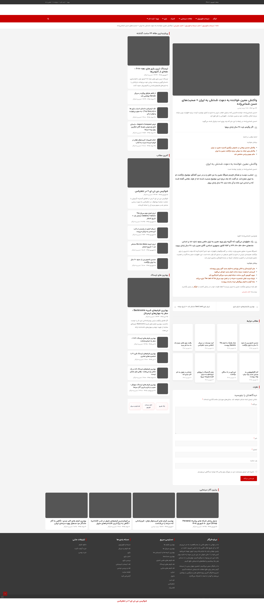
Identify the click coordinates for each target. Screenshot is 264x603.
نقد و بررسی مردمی (123, 568)
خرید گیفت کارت (80, 548)
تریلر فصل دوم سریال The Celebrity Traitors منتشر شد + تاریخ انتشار (144, 216)
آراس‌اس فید (125, 576)
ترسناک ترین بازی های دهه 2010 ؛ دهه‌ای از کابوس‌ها (151, 70)
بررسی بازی (126, 560)
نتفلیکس (171, 583)
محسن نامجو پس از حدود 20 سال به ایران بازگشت (249, 344)
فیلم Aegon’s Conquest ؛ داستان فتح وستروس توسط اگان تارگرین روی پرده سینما (143, 127)
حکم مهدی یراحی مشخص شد (244, 154)
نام (255, 438)
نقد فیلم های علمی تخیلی (165, 560)
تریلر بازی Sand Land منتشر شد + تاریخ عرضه (194, 306)
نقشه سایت (126, 572)
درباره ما (56, 2)
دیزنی (173, 572)
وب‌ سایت (253, 460)
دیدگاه (254, 404)
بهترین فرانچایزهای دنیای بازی (243, 306)
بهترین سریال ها (169, 548)
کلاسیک (172, 587)
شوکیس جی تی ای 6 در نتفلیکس (151, 191)
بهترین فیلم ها (169, 544)
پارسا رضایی (241, 108)
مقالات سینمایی (186, 18)
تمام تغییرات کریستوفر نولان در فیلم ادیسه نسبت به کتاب (144, 141)
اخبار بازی (127, 556)
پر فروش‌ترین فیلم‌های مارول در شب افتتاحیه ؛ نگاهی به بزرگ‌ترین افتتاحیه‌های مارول (110, 522)
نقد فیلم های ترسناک (167, 564)
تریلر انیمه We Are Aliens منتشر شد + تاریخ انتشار (143, 245)
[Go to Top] (5, 594)
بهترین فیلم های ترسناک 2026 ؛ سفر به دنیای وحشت (144, 339)
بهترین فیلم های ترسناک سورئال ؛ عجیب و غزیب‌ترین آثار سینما (143, 386)
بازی (165, 18)
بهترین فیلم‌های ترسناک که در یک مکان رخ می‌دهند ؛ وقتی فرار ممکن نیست (143, 371)
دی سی (172, 579)
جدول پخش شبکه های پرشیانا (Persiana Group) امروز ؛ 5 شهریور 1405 (199, 522)
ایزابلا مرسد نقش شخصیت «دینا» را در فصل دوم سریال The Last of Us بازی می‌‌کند (225, 278)
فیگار (215, 18)
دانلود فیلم (82, 544)
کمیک (173, 18)
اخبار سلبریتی (246, 292)
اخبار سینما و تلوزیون (148, 406)
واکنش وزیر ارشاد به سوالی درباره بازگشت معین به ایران (235, 150)
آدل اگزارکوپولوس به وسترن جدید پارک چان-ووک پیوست (250, 374)
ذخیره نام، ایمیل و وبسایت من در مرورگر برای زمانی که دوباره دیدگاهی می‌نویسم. (225, 471)
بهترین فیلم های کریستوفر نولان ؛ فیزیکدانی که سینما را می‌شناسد (154, 522)
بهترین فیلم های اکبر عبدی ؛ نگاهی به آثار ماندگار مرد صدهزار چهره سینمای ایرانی (68, 522)
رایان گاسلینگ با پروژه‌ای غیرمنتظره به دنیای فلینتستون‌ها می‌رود (205, 374)
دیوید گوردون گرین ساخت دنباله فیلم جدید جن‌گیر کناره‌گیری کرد (232, 275)
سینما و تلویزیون (203, 18)
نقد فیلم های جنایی (168, 568)
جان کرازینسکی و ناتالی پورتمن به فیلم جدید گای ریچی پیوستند (232, 268)
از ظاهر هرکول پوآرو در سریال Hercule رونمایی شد (145, 94)
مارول (173, 576)
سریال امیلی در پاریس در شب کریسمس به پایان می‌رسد (145, 230)
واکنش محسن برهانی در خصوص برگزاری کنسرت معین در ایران (233, 147)
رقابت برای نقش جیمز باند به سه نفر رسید (182, 344)
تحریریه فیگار (148, 75)
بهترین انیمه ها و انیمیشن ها (164, 552)
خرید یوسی (82, 552)
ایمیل (254, 449)
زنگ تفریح (162, 406)
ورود (68, 2)
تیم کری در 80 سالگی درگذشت (229, 373)
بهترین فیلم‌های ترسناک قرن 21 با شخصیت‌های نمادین (143, 355)
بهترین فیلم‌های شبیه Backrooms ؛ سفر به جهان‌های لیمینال (150, 311)
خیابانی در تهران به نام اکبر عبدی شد (183, 373)
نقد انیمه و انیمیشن (123, 564)
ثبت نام (62, 2)
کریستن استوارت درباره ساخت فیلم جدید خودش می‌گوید (234, 271)
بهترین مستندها (169, 556)
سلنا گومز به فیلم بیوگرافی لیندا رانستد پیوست (238, 281)
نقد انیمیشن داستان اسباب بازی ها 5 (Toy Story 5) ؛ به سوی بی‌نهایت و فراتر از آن (142, 111)
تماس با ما (48, 2)
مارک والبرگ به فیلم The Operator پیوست (228, 344)
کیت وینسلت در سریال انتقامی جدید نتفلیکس (206, 344)
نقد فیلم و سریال (135, 406)
